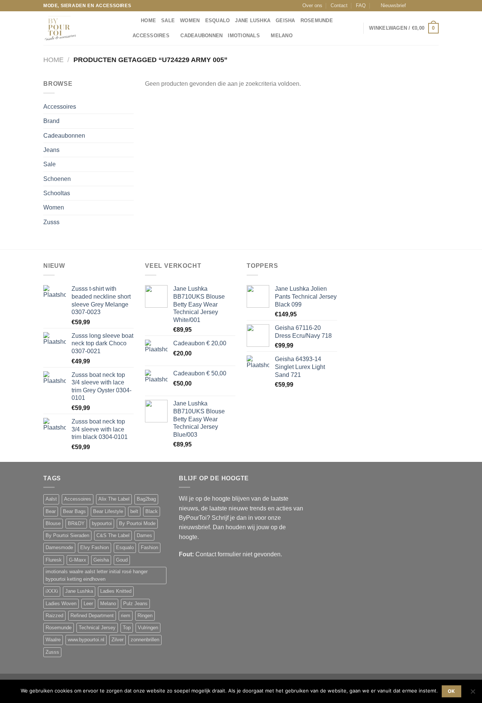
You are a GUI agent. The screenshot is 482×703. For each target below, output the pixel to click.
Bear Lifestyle (108, 511)
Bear (51, 511)
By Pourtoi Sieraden (67, 535)
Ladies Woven (61, 603)
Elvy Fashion (94, 547)
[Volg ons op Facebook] (414, 5)
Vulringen (148, 627)
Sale (168, 20)
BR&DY (76, 523)
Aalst (51, 499)
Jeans (51, 150)
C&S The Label (113, 535)
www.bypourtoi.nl (86, 639)
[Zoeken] (133, 21)
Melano (282, 35)
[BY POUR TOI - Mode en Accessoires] (81, 28)
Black (151, 511)
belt (134, 511)
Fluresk (54, 560)
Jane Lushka (252, 20)
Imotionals (244, 35)
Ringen (145, 615)
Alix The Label (114, 499)
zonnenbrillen (145, 639)
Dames (144, 535)
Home (53, 60)
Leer (88, 603)
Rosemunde (316, 20)
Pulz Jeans (135, 603)
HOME (148, 20)
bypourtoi (102, 523)
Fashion (149, 547)
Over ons (312, 5)
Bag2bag (146, 499)
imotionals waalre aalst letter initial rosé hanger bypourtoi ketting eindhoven (97, 575)
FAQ (361, 5)
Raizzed (54, 615)
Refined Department (92, 615)
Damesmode (59, 547)
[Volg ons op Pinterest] (435, 5)
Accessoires (151, 35)
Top (127, 627)
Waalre (53, 639)
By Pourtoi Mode (137, 523)
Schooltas (56, 193)
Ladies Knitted (115, 591)
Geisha (285, 20)
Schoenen (57, 179)
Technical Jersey (97, 627)
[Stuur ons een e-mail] (428, 5)
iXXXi (52, 591)
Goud (122, 560)
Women (190, 20)
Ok (451, 691)
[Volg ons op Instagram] (421, 5)
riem (125, 615)
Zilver (117, 639)
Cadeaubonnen (201, 35)
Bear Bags (74, 511)
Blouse (53, 523)
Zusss (51, 222)
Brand (51, 121)
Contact (339, 5)
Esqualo (217, 20)
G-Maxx (77, 560)
